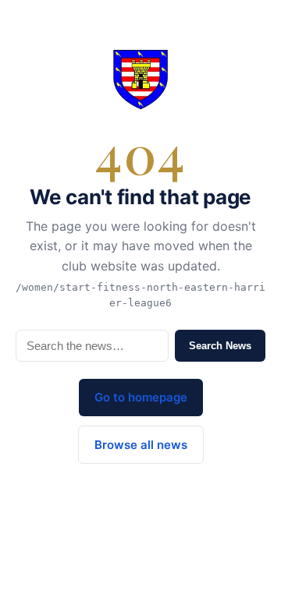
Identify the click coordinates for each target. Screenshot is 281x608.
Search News (220, 346)
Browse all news (140, 444)
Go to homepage (140, 397)
